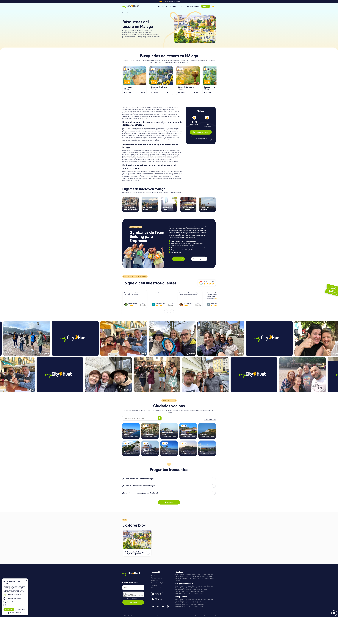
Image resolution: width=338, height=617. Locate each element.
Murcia (188, 576)
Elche (201, 593)
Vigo (190, 578)
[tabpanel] (194, 121)
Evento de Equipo (192, 6)
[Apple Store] (157, 594)
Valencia (203, 574)
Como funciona (161, 6)
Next (172, 99)
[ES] (213, 6)
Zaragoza (210, 574)
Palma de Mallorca (196, 576)
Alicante (209, 576)
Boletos (153, 575)
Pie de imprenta (199, 616)
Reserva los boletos (202, 132)
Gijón (194, 578)
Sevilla (177, 576)
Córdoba (178, 578)
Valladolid (184, 578)
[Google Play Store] (157, 599)
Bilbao (204, 576)
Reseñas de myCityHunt (158, 583)
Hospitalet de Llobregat (197, 591)
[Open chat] (334, 613)
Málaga (182, 576)
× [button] (26, 580)
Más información (19, 591)
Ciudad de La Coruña (203, 578)
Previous (166, 99)
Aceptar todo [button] (8, 609)
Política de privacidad (133, 598)
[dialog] (15, 596)
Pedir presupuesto (199, 259)
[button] (15, 612)
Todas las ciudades (210, 419)
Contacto (154, 585)
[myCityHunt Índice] (132, 6)
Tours (181, 6)
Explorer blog (154, 580)
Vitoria (212, 578)
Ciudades (173, 6)
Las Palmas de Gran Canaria (183, 589)
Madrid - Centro (179, 574)
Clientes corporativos (200, 138)
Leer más (170, 502)
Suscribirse (133, 602)
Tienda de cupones (156, 578)
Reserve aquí (178, 259)
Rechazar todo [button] (21, 609)
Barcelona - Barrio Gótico (193, 574)
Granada (177, 580)
